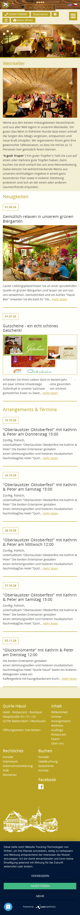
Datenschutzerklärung (18, 766)
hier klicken (33, 730)
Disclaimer (10, 775)
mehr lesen (59, 299)
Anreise (43, 770)
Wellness (57, 726)
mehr (40, 896)
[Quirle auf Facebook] (41, 788)
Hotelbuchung (48, 761)
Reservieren (40, 14)
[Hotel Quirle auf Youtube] (6, 20)
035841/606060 (17, 14)
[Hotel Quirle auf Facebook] (55, 14)
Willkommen (59, 712)
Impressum (10, 761)
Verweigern (40, 876)
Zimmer (56, 717)
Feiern (55, 739)
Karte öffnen (24, 20)
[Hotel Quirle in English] (69, 4)
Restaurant (58, 734)
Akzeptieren (40, 886)
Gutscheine (46, 766)
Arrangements (61, 721)
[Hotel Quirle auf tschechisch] (75, 4)
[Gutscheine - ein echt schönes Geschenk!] (40, 356)
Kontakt (8, 757)
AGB (6, 770)
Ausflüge (57, 730)
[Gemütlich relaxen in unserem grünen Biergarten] (40, 254)
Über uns (57, 743)
